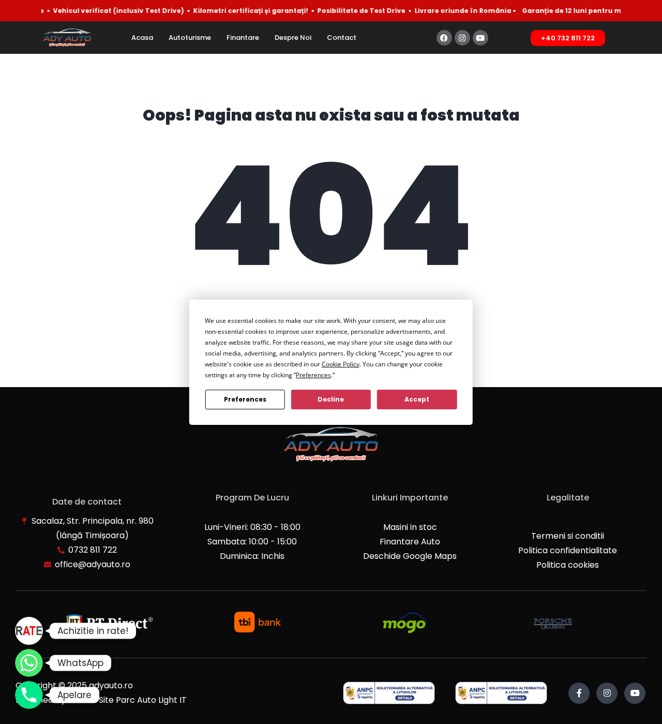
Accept (416, 399)
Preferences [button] (313, 375)
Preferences (245, 399)
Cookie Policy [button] (340, 364)
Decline (331, 399)
